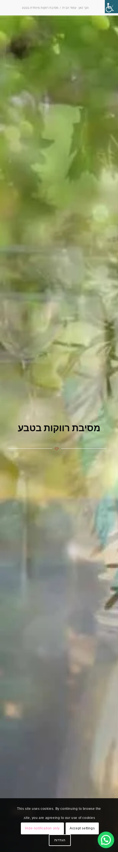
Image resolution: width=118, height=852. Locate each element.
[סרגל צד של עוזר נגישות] (111, 6)
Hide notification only (42, 828)
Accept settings (82, 828)
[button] (106, 840)
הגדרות (60, 840)
